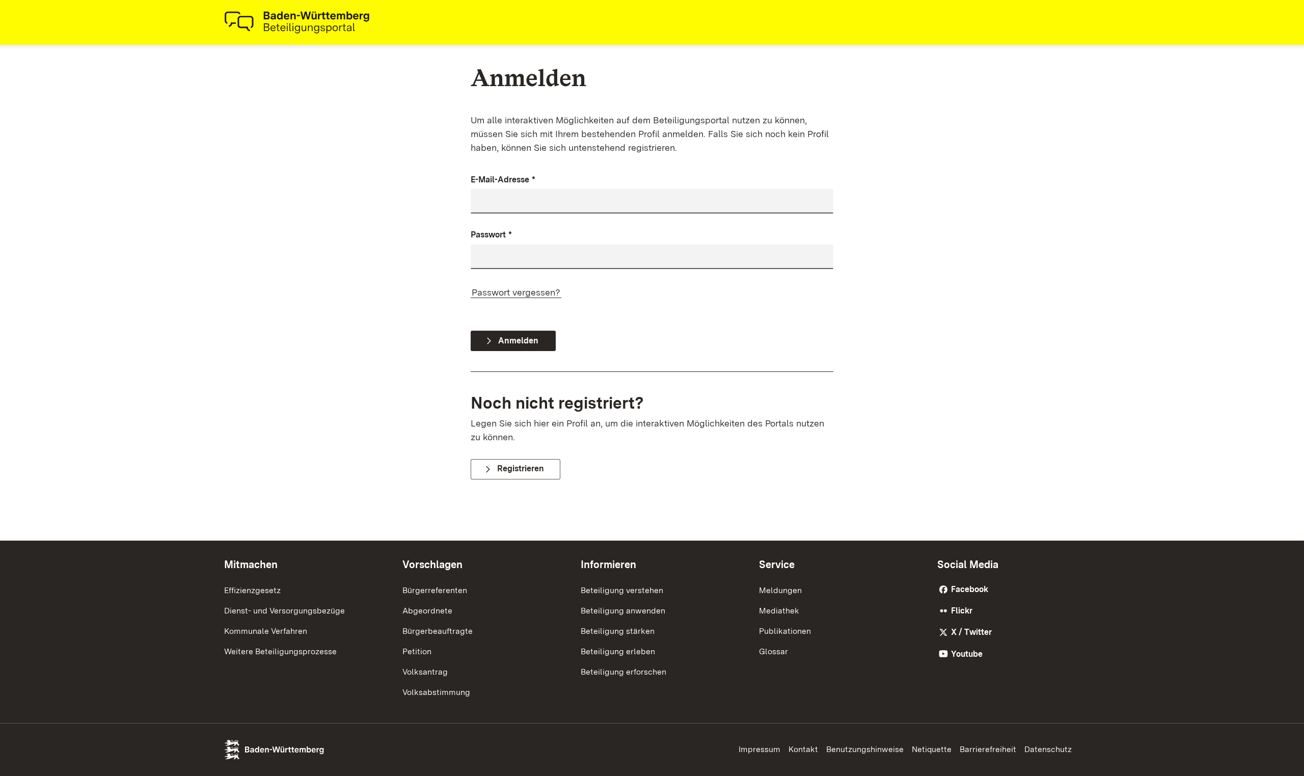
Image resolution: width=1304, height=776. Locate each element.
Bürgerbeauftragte (437, 631)
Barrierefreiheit (988, 749)
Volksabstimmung (436, 692)
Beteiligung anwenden (623, 611)
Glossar (773, 651)
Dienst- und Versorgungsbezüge (284, 611)
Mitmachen (251, 564)
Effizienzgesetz (252, 590)
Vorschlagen (432, 564)
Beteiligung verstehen (622, 590)
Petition (416, 651)
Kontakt (803, 749)
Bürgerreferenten (434, 590)
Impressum (759, 749)
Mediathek (779, 611)
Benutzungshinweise (865, 749)
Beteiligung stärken (618, 631)
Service (777, 564)
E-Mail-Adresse (503, 179)
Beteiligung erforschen (623, 672)
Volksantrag (425, 672)
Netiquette (932, 749)
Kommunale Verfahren (265, 631)
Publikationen (785, 631)
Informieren (608, 564)
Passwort (491, 234)
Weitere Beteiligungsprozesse (280, 651)
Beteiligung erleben (618, 651)
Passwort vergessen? (516, 292)
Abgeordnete (427, 611)
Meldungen (780, 590)
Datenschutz (1048, 749)
